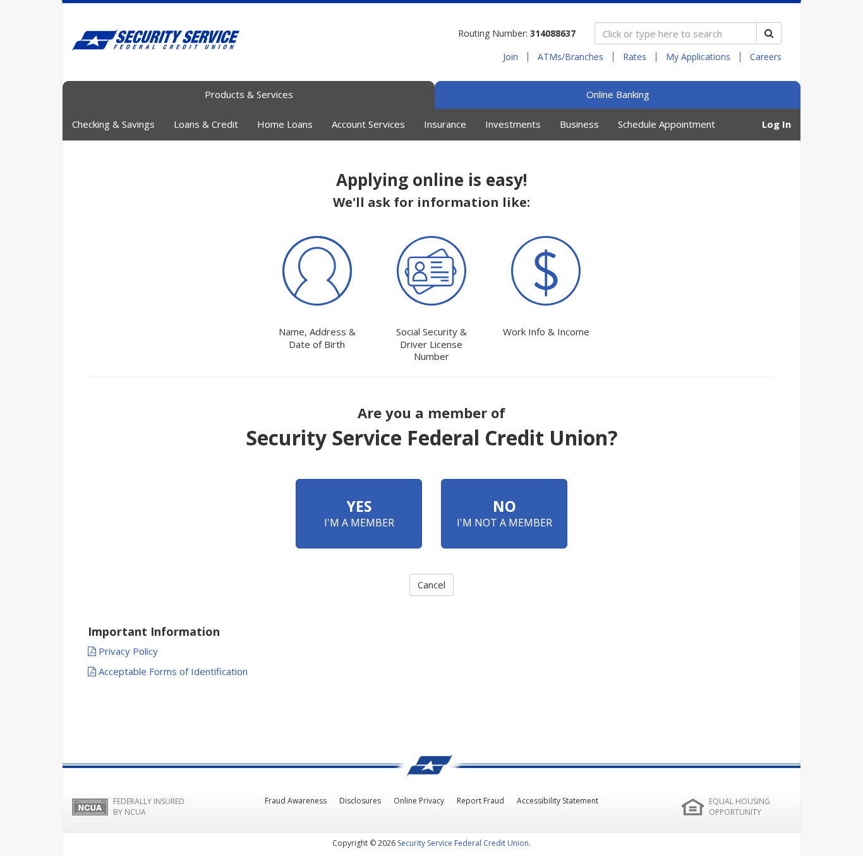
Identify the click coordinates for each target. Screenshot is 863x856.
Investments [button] (513, 124)
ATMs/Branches (570, 57)
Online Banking (617, 94)
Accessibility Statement (557, 800)
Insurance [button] (445, 124)
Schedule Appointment (666, 124)
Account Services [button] (368, 124)
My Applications (698, 57)
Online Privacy (419, 800)
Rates (634, 57)
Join (510, 57)
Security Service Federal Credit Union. (464, 843)
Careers (766, 57)
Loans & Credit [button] (206, 124)
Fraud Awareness (296, 800)
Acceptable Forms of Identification (172, 671)
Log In (776, 124)
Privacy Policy (127, 651)
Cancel (431, 584)
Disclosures (360, 800)
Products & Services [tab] (249, 94)
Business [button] (579, 124)
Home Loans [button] (285, 124)
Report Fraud (480, 800)
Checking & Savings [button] (113, 124)
